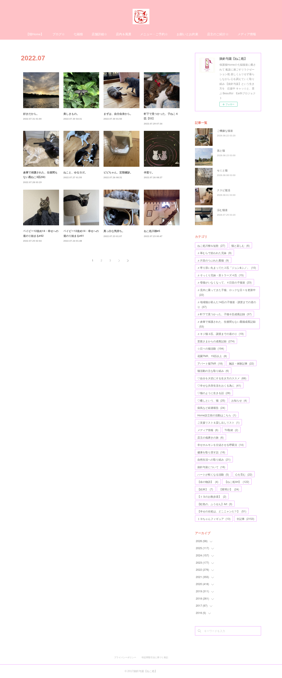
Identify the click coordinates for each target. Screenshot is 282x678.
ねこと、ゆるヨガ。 (75, 172)
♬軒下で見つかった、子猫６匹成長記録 (224, 314)
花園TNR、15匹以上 (212, 356)
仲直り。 (149, 172)
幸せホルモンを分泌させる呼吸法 (220, 444)
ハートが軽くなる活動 (213, 474)
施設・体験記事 (241, 363)
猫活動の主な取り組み (213, 370)
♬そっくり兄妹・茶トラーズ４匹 (220, 275)
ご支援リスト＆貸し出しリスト (218, 422)
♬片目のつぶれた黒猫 (213, 260)
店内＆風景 (123, 34)
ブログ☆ (58, 34)
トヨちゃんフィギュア (213, 519)
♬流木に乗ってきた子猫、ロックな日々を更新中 (226, 292)
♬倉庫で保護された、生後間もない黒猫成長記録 (226, 324)
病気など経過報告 (211, 407)
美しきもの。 (71, 114)
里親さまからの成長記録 (216, 341)
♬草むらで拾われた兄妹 (214, 253)
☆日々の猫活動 (210, 348)
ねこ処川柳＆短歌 (211, 245)
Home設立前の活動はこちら (216, 415)
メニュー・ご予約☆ (154, 34)
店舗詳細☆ (99, 34)
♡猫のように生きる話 (213, 393)
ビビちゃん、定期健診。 (118, 172)
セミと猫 (222, 170)
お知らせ (239, 400)
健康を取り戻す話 (211, 452)
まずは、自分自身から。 (118, 114)
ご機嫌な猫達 (225, 130)
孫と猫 (221, 150)
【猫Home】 (35, 34)
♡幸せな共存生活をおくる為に (219, 385)
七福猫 (78, 34)
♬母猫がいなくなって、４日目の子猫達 (224, 282)
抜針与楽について (211, 467)
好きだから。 (31, 114)
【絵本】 (205, 489)
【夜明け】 (229, 489)
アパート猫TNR (210, 363)
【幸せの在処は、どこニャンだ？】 (221, 511)
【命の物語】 (207, 481)
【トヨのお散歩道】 (211, 496)
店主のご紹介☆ (218, 34)
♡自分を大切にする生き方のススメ (221, 378)
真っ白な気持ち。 (114, 231)
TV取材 (231, 430)
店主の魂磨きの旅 (210, 437)
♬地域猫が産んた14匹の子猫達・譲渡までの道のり (226, 304)
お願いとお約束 (187, 34)
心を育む (243, 474)
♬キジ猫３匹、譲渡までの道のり (220, 333)
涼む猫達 (222, 210)
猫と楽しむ (240, 245)
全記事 (245, 519)
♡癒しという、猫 (211, 400)
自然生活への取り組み (213, 459)
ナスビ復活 (223, 190)
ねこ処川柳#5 (152, 231)
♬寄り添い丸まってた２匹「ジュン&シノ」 (226, 267)
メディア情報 (246, 34)
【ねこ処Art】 (236, 481)
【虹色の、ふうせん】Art (214, 504)
